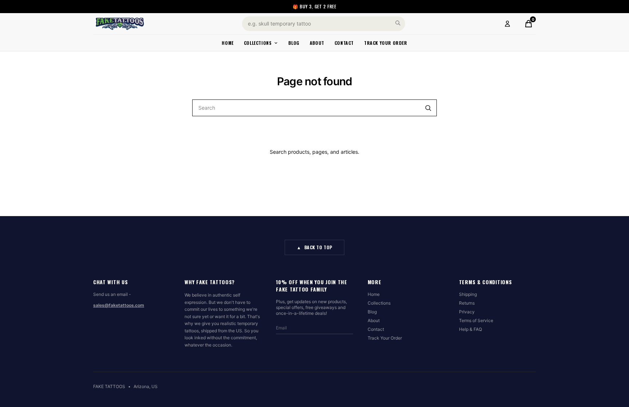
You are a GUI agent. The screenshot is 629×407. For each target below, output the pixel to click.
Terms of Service (476, 320)
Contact (344, 43)
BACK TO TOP (314, 247)
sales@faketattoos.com (118, 305)
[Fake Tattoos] (119, 24)
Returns (467, 303)
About (317, 43)
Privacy (467, 311)
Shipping (468, 294)
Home (227, 43)
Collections (258, 43)
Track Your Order (385, 43)
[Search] (398, 23)
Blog (293, 43)
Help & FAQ (470, 329)
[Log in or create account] (507, 23)
